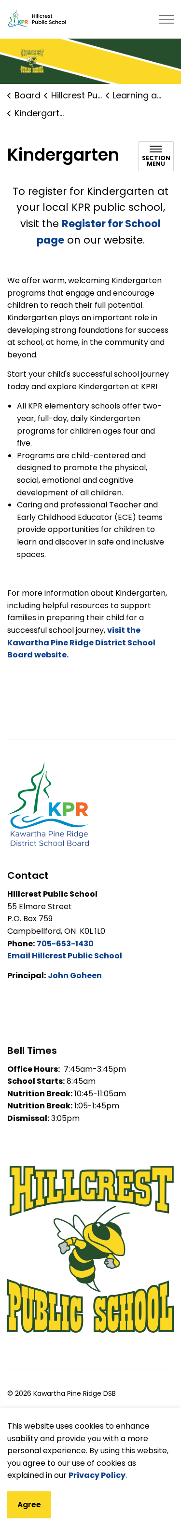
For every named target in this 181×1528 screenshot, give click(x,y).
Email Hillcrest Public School (64, 955)
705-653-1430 (65, 943)
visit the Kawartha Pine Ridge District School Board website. (81, 642)
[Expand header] (166, 19)
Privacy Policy (97, 1475)
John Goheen (75, 975)
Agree (29, 1504)
